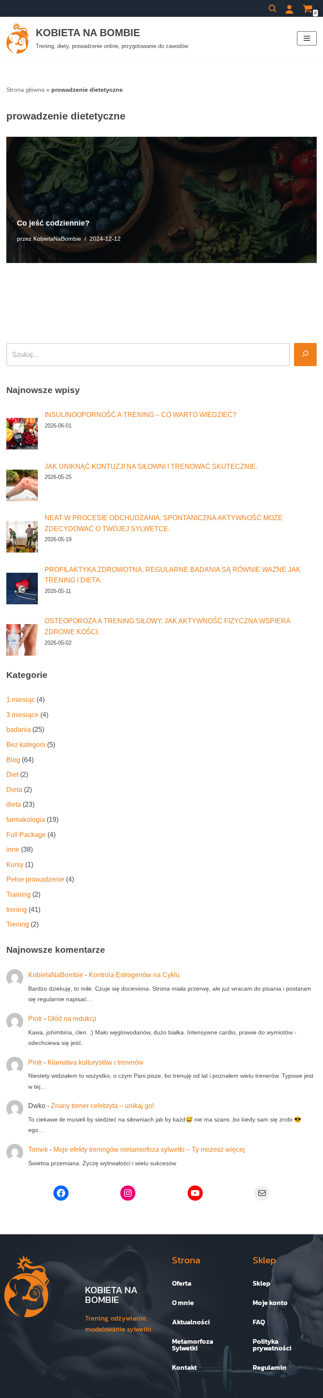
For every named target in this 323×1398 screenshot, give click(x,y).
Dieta (14, 789)
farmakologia (25, 819)
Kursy (15, 864)
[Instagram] (127, 1193)
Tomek (38, 1149)
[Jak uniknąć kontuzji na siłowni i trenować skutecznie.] (22, 485)
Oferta (181, 1283)
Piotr (35, 1018)
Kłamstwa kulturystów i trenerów (95, 1062)
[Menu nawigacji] (307, 38)
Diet (12, 774)
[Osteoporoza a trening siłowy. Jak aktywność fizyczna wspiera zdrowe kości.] (22, 640)
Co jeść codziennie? (53, 223)
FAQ (259, 1322)
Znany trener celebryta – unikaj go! (102, 1105)
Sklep (261, 1283)
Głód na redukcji (72, 1018)
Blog (13, 759)
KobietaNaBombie (57, 238)
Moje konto (270, 1302)
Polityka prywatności (272, 1344)
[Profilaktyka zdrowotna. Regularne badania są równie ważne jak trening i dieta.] (22, 588)
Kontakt (184, 1367)
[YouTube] (195, 1193)
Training (18, 894)
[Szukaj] (272, 8)
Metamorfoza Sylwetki (192, 1344)
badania (18, 729)
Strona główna (25, 89)
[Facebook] (61, 1193)
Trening (17, 924)
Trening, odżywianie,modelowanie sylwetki (118, 1323)
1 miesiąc (20, 699)
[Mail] (262, 1193)
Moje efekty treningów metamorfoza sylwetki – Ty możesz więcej (149, 1149)
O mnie (183, 1302)
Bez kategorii (25, 744)
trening (16, 909)
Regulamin (269, 1367)
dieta (13, 804)
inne (12, 849)
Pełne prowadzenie (35, 879)
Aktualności (191, 1322)
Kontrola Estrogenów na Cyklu (134, 974)
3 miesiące (22, 714)
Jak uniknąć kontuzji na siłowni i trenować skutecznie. (151, 466)
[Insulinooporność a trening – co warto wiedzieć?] (22, 433)
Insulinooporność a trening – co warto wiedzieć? (140, 414)
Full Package (26, 834)
